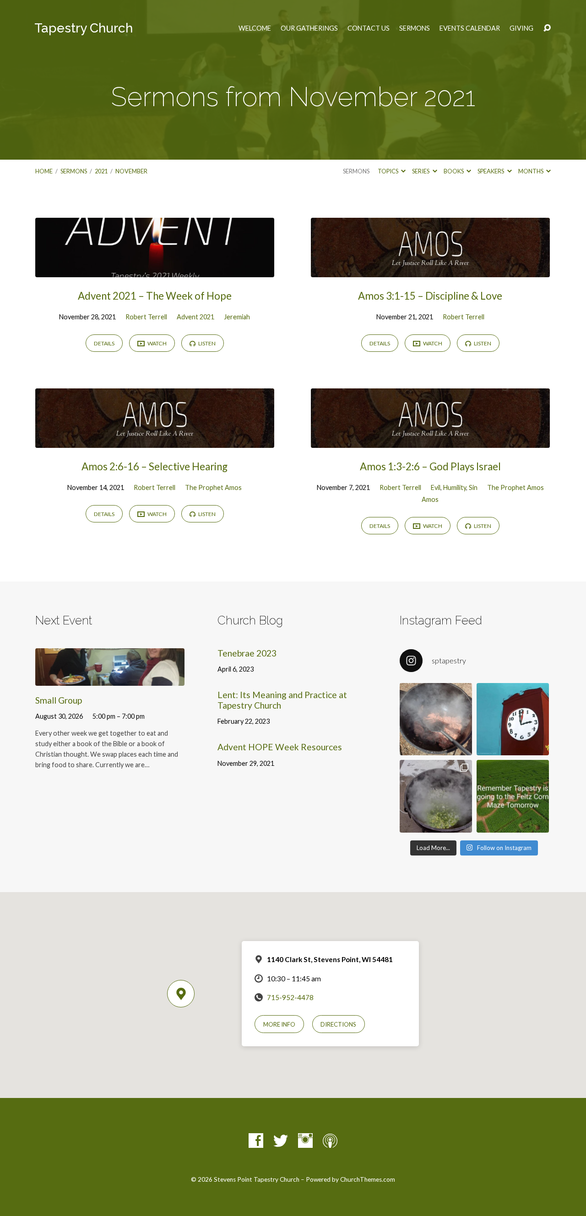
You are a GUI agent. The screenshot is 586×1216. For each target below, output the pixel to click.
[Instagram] (305, 1140)
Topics (388, 171)
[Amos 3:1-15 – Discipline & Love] (430, 270)
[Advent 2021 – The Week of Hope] (154, 270)
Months (531, 171)
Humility (454, 487)
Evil (435, 487)
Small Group (58, 700)
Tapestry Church (83, 28)
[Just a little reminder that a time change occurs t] (513, 719)
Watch (156, 343)
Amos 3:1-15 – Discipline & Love (430, 296)
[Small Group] (109, 678)
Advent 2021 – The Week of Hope (155, 296)
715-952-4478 (290, 997)
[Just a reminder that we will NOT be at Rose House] (513, 796)
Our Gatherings (309, 28)
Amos (430, 499)
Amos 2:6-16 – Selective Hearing (154, 466)
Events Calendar (470, 28)
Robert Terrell (146, 317)
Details (104, 343)
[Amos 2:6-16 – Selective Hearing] (154, 441)
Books (454, 171)
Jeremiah (237, 317)
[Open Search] (547, 28)
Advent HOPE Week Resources (279, 747)
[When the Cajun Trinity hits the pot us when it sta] (436, 796)
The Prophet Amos (213, 487)
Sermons (414, 28)
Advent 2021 (195, 317)
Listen (206, 343)
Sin (473, 487)
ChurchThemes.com (367, 1179)
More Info (279, 1024)
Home (44, 171)
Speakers (491, 171)
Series (421, 171)
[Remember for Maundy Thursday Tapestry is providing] (436, 719)
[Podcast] (330, 1140)
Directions (338, 1024)
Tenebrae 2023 (247, 653)
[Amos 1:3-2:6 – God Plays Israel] (430, 441)
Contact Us (368, 28)
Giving (521, 28)
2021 (101, 171)
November (131, 171)
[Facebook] (256, 1140)
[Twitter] (280, 1140)
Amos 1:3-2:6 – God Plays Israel (430, 466)
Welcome (255, 28)
